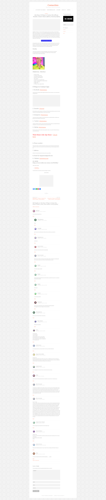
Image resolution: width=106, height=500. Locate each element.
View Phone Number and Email (46, 40)
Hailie (37, 375)
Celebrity (46, 13)
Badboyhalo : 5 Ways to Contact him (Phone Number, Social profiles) (39, 198)
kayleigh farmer (40, 237)
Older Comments (36, 206)
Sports (64, 33)
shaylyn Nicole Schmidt (40, 421)
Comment (35, 470)
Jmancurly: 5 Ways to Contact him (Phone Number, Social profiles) (53, 198)
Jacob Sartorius (37, 168)
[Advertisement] (46, 25)
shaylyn (38, 265)
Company (64, 31)
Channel (41, 108)
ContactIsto (53, 5)
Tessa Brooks (37, 167)
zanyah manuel (39, 366)
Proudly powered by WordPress (47, 495)
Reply (33, 216)
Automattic (62, 495)
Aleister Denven (39, 444)
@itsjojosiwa (43, 90)
